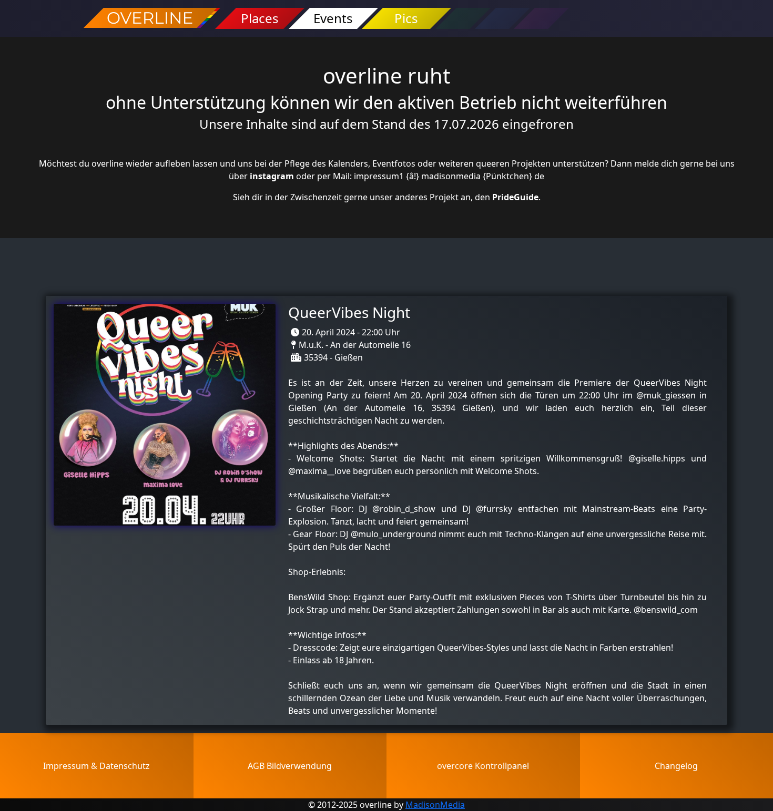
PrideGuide (515, 197)
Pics (406, 18)
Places (260, 18)
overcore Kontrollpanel (483, 766)
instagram (272, 176)
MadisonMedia (435, 804)
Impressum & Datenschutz (96, 766)
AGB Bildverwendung (290, 766)
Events (333, 18)
